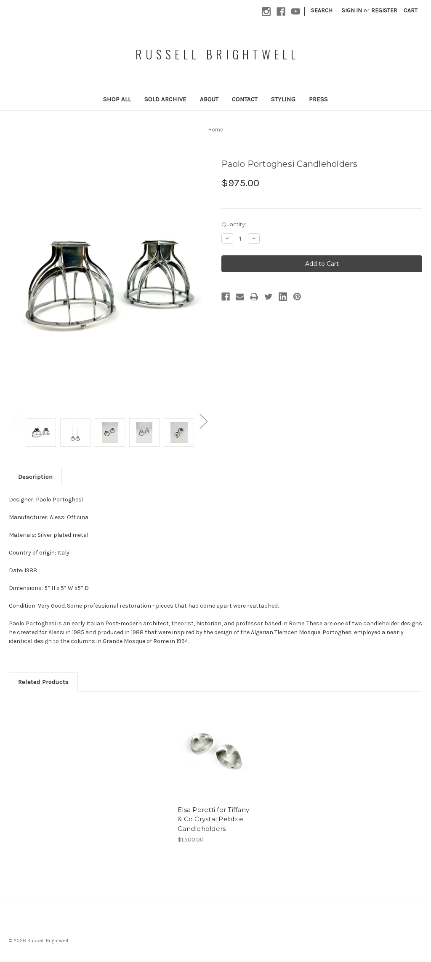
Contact (245, 99)
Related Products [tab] (43, 682)
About (209, 99)
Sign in (352, 10)
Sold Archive (165, 99)
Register (384, 10)
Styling (283, 99)
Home (215, 129)
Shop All (117, 99)
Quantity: (233, 224)
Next (203, 421)
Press (318, 99)
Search (322, 10)
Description (35, 476)
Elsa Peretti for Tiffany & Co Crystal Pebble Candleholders (213, 819)
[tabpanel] (215, 772)
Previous (15, 421)
